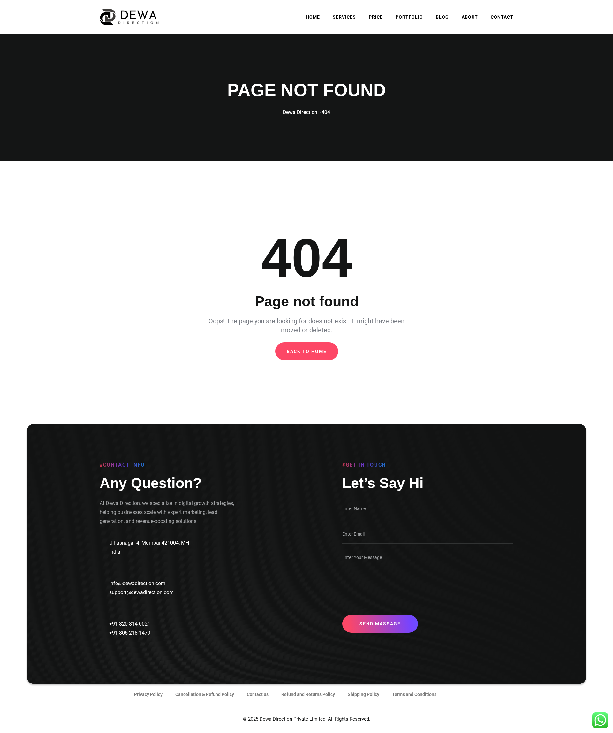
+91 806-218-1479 (129, 633)
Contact (502, 16)
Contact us (258, 694)
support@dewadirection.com (141, 592)
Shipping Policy (363, 694)
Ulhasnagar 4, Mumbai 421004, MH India (149, 547)
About (470, 16)
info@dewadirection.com (137, 583)
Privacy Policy (148, 694)
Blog (442, 16)
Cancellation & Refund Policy (204, 694)
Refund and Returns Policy (308, 694)
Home (313, 16)
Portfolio (409, 16)
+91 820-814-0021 (129, 624)
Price (376, 16)
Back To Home (307, 351)
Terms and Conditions (414, 694)
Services (344, 16)
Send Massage (380, 623)
